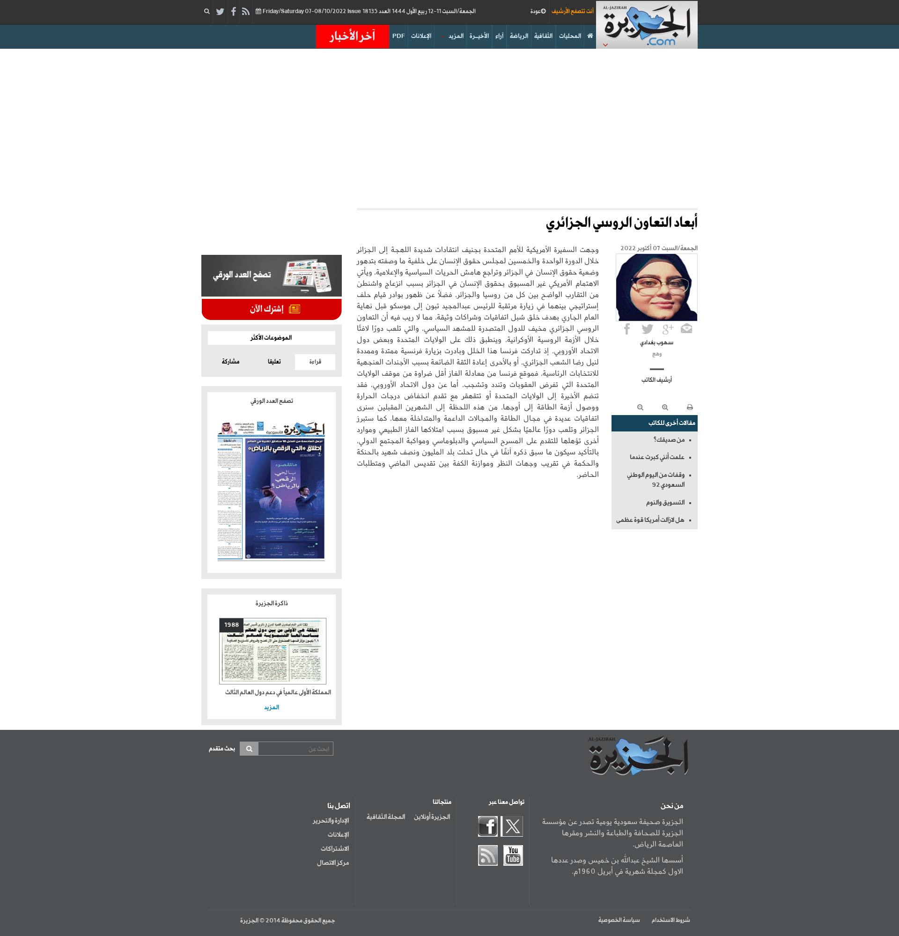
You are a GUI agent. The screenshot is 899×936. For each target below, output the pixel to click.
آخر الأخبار (352, 36)
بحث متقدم (222, 749)
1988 (231, 625)
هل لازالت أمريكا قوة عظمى (650, 520)
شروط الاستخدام (671, 920)
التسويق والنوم (665, 502)
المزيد (456, 36)
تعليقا (274, 362)
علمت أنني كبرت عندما (657, 457)
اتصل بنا (338, 806)
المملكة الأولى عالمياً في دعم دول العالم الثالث (278, 693)
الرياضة (519, 36)
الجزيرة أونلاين (432, 817)
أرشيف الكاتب (656, 380)
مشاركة (230, 362)
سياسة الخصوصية (619, 920)
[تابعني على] (668, 328)
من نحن (672, 806)
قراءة (315, 362)
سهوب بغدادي (656, 343)
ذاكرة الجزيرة (272, 604)
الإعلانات (421, 36)
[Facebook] (233, 12)
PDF (398, 36)
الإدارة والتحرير (331, 820)
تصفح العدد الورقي (272, 401)
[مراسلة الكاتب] (686, 328)
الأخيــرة (479, 36)
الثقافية (543, 36)
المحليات (570, 36)
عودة (536, 12)
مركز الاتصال (333, 863)
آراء (499, 36)
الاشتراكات (335, 849)
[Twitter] (220, 12)
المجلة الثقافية (386, 817)
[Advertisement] (449, 128)
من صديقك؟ (669, 440)
